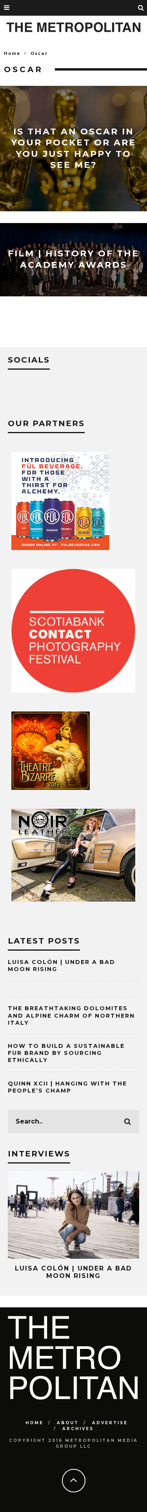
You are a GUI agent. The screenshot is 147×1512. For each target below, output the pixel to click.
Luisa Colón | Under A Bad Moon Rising (73, 1272)
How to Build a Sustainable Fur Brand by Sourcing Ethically (66, 1053)
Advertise (110, 1422)
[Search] (141, 8)
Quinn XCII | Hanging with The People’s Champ (67, 1087)
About (68, 1422)
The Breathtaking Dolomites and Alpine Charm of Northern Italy (71, 1015)
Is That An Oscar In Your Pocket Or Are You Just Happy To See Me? (73, 148)
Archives (78, 1428)
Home (12, 53)
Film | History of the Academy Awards (73, 259)
